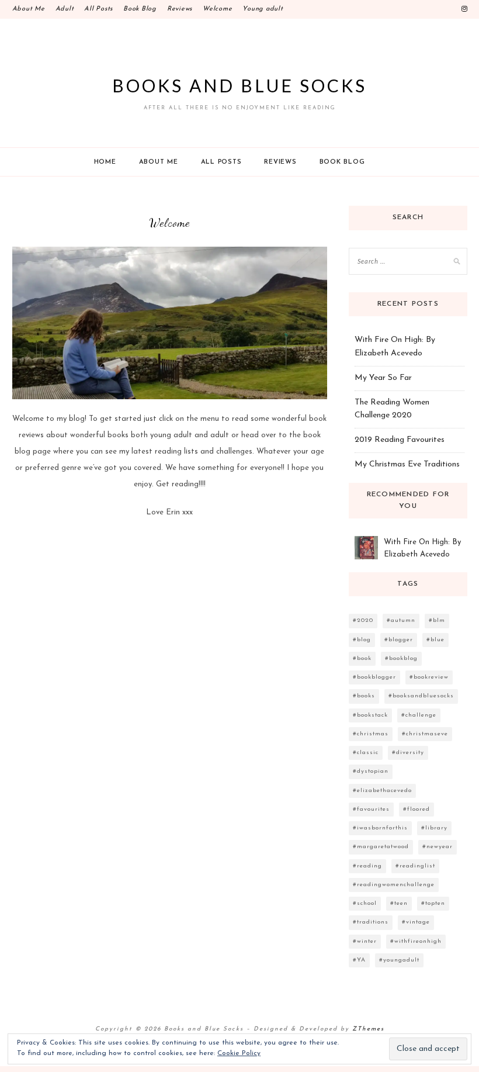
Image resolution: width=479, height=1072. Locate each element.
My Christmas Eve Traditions (407, 464)
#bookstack (370, 715)
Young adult (262, 9)
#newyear (437, 846)
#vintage (416, 922)
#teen (399, 903)
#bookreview (429, 677)
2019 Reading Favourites (400, 439)
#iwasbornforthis (380, 828)
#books (364, 696)
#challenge (418, 715)
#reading (367, 866)
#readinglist (415, 866)
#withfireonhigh (416, 941)
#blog (362, 640)
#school (365, 903)
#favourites (371, 809)
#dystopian (370, 771)
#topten (433, 903)
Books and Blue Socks (239, 85)
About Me (28, 9)
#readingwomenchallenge (394, 884)
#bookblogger (374, 677)
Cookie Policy (239, 1053)
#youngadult (399, 960)
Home (105, 162)
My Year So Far (383, 378)
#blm (437, 620)
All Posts (98, 9)
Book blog (342, 162)
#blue (435, 640)
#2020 (363, 620)
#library (434, 828)
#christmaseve (425, 734)
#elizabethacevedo (382, 790)
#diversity (408, 752)
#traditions (370, 922)
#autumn (401, 620)
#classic (366, 752)
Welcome (217, 9)
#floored (416, 809)
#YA (359, 960)
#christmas (370, 734)
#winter (365, 941)
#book (362, 658)
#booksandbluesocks (421, 696)
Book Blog (140, 9)
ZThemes (368, 1029)
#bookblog (401, 658)
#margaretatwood (381, 846)
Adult (64, 9)
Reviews (179, 9)
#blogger (398, 640)
